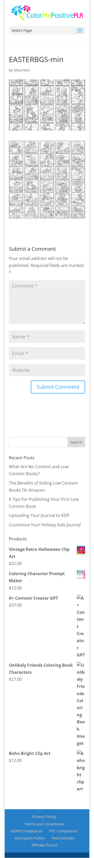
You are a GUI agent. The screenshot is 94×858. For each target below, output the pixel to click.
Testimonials (62, 838)
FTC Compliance (63, 831)
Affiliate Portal (44, 845)
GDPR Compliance (27, 831)
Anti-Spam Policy (29, 838)
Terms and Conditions (44, 823)
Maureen (22, 70)
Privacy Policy (44, 816)
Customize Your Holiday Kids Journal (45, 525)
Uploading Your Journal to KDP (39, 515)
